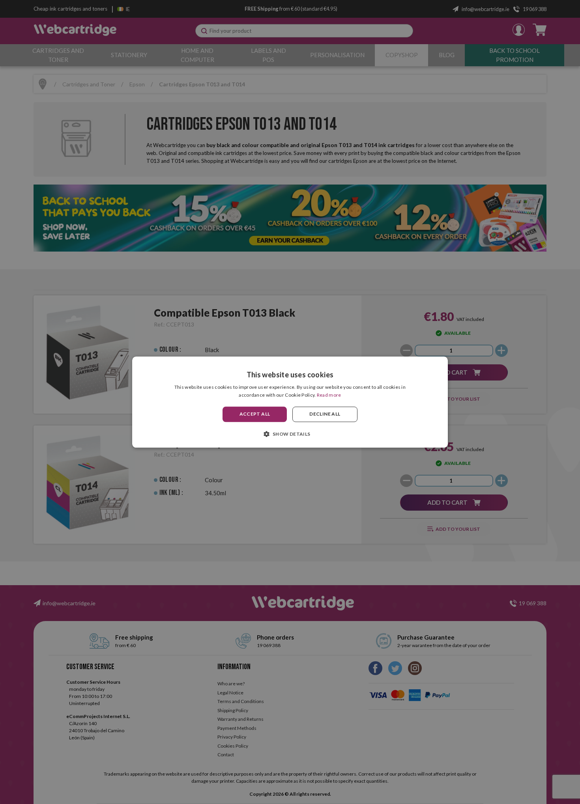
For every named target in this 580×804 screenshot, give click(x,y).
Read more (329, 395)
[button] (289, 434)
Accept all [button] (254, 414)
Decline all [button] (324, 414)
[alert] (290, 402)
